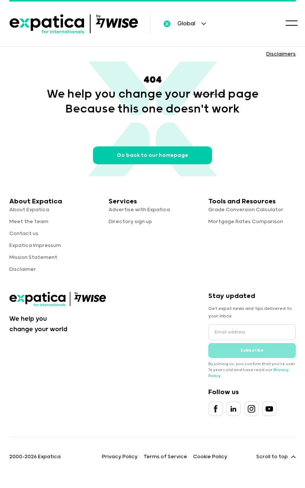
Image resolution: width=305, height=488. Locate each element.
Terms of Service (165, 457)
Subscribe (252, 350)
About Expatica (29, 210)
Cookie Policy (210, 457)
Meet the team (28, 222)
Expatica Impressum (35, 245)
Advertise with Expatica (139, 210)
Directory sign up (130, 222)
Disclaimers (281, 54)
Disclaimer (22, 269)
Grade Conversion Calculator (245, 210)
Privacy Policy (120, 457)
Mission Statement (33, 257)
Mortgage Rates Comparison (245, 222)
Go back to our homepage (152, 155)
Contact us (23, 234)
